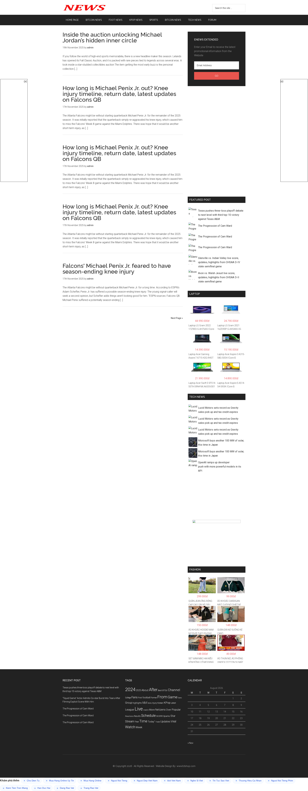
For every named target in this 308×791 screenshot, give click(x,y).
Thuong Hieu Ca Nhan (248, 780)
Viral (173, 721)
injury (154, 703)
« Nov (190, 743)
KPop (167, 702)
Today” (151, 721)
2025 (138, 690)
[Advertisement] (217, 141)
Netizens (160, 709)
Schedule (148, 715)
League (129, 709)
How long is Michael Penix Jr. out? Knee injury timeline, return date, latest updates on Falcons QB (119, 94)
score (159, 716)
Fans (134, 697)
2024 (130, 689)
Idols (150, 703)
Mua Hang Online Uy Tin (60, 780)
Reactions (129, 716)
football (146, 697)
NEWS (93, 7)
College (128, 698)
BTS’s (164, 690)
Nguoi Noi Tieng (117, 780)
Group (128, 702)
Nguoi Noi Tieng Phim (280, 780)
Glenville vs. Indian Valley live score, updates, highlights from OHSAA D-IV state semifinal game (219, 262)
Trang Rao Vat (89, 788)
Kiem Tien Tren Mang (15, 788)
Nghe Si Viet (195, 780)
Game (172, 697)
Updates (165, 721)
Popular (176, 709)
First (140, 697)
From (162, 696)
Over (168, 709)
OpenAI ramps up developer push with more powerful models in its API (219, 466)
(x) (25, 81)
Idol (144, 702)
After (153, 689)
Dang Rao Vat (65, 788)
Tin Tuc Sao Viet (219, 780)
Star (173, 715)
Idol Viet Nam (172, 780)
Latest (173, 703)
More (152, 709)
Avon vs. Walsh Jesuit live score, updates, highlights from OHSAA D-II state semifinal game (218, 277)
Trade (157, 722)
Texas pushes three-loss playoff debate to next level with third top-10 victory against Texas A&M (220, 215)
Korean (160, 703)
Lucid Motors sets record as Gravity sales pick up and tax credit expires (218, 409)
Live (139, 709)
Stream (129, 721)
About (145, 690)
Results (137, 716)
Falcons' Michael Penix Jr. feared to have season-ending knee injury (117, 268)
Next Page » (177, 318)
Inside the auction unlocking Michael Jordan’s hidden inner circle (112, 37)
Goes (180, 698)
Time (143, 721)
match (146, 710)
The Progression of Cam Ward (215, 225)
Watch (130, 727)
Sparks (166, 716)
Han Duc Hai (42, 788)
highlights (137, 703)
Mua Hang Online (91, 780)
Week (139, 727)
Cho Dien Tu (31, 780)
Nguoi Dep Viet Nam (146, 780)
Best (160, 690)
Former (154, 698)
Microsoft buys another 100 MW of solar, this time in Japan (221, 442)
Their (137, 721)
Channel (174, 690)
